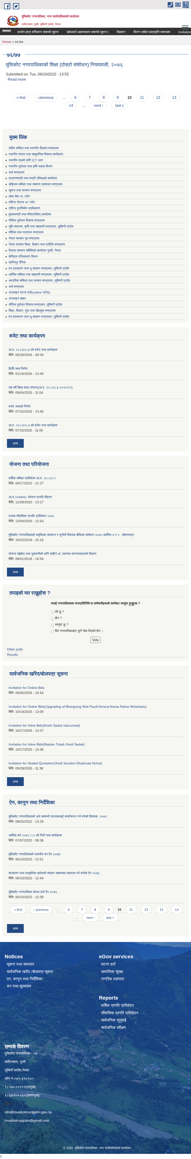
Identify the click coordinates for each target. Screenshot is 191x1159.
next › (98, 105)
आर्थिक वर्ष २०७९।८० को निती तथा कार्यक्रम (35, 835)
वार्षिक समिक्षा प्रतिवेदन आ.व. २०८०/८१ (32, 478)
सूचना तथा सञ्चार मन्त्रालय (25, 190)
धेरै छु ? (59, 612)
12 (158, 98)
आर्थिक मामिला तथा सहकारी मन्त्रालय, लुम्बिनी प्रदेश (39, 274)
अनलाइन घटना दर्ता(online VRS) (29, 292)
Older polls (15, 649)
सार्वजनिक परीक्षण (113, 1027)
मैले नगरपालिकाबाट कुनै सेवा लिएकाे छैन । (79, 631)
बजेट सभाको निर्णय (20, 406)
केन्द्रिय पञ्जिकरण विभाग (23, 256)
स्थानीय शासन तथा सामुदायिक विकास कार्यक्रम (36, 154)
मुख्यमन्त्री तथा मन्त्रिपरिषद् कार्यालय (30, 214)
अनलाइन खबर (17, 298)
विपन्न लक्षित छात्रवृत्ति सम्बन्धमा (139, 32)
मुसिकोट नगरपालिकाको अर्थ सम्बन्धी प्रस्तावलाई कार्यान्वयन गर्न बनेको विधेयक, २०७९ (58, 816)
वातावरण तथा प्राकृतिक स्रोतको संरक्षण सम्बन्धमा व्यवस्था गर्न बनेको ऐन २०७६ (54, 873)
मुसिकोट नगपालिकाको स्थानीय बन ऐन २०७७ (34, 854)
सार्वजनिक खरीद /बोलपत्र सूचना (30, 971)
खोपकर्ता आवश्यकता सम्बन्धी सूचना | (75, 32)
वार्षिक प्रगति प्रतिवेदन (117, 1005)
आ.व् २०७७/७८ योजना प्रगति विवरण (30, 497)
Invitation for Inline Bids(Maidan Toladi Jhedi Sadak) (47, 744)
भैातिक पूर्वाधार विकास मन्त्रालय (27, 220)
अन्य (15, 443)
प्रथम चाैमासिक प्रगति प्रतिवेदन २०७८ (32, 516)
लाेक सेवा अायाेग (19, 196)
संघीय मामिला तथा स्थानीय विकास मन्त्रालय (34, 148)
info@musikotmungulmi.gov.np (28, 1112)
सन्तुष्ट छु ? (61, 624)
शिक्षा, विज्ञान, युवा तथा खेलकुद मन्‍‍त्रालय (32, 310)
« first (21, 98)
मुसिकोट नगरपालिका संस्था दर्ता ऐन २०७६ (33, 892)
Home (6, 42)
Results (12, 654)
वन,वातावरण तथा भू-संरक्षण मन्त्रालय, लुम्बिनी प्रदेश (39, 268)
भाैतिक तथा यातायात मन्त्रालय (26, 232)
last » (119, 105)
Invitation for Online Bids (26, 688)
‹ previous (45, 98)
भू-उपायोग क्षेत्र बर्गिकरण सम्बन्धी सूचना (23, 32)
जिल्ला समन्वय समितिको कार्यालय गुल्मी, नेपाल (35, 250)
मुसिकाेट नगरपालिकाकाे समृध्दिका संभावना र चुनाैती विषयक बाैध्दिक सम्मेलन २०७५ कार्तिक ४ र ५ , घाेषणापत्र (71, 535)
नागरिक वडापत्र (112, 979)
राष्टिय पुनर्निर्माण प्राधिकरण (24, 208)
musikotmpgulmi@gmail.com (27, 1120)
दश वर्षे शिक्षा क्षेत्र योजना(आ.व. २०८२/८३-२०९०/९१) (41, 387)
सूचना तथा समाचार (20, 964)
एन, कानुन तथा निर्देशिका (25, 979)
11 (142, 98)
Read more (17, 79)
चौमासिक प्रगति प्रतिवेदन (119, 1013)
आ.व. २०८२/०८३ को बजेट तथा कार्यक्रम (33, 425)
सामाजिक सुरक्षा (112, 971)
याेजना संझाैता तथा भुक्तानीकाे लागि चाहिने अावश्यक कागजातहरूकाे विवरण (52, 553)
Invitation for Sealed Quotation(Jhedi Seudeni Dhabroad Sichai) (55, 763)
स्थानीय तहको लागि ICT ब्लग (26, 160)
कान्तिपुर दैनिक (17, 262)
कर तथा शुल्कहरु (19, 986)
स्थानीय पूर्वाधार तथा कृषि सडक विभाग (30, 166)
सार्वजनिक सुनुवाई (113, 1020)
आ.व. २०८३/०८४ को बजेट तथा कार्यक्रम (33, 350)
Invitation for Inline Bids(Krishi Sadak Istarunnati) (44, 725)
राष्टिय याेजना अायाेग (22, 202)
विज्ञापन (108, 32)
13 (174, 98)
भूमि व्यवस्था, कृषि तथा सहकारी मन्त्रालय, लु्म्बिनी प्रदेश (41, 226)
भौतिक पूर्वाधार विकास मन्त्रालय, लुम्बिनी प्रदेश (35, 304)
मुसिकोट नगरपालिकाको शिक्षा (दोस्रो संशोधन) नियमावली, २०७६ (64, 65)
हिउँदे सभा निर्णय (18, 368)
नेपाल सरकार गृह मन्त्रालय (24, 238)
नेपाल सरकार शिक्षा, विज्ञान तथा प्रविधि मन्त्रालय (37, 244)
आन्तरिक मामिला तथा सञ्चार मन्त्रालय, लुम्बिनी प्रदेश (39, 280)
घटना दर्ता (108, 964)
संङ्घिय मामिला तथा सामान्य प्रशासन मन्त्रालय (35, 184)
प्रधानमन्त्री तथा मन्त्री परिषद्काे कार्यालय (33, 178)
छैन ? (58, 618)
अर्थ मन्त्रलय (16, 286)
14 (71, 105)
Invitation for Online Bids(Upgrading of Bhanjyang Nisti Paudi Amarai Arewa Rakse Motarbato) (78, 706)
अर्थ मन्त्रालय (16, 172)
